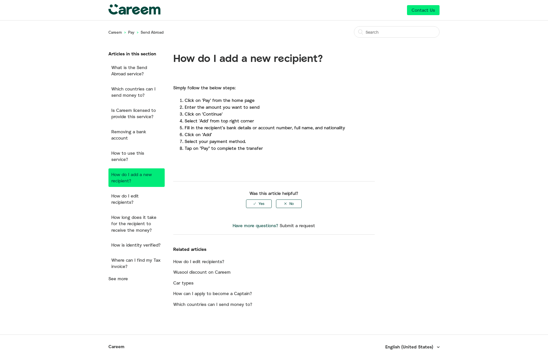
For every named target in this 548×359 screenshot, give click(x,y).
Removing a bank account (128, 135)
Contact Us (423, 10)
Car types (183, 282)
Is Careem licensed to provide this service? (133, 113)
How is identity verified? (136, 244)
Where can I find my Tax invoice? (135, 263)
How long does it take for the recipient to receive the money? (133, 224)
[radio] (259, 203)
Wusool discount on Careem (202, 272)
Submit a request (297, 225)
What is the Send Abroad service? (129, 70)
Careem (115, 32)
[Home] (134, 12)
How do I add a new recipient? (131, 177)
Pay (131, 32)
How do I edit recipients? (125, 199)
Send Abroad (152, 32)
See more (118, 278)
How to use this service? (127, 156)
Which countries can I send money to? (133, 92)
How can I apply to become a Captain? (212, 293)
